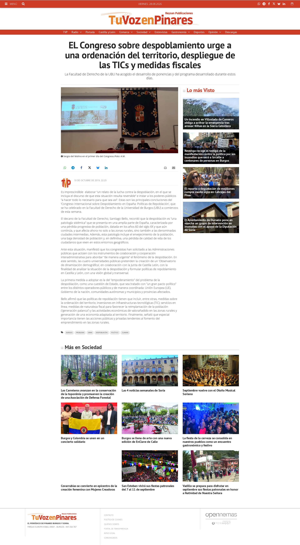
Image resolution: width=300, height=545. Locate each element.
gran (90, 333)
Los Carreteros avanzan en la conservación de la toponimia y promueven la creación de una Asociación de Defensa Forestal (88, 394)
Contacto (108, 515)
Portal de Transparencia (116, 528)
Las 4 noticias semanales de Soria (143, 390)
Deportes (199, 32)
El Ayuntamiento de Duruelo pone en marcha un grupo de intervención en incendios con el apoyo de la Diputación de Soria (211, 225)
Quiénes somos (111, 524)
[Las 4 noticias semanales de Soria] (150, 370)
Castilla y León (107, 32)
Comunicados (110, 537)
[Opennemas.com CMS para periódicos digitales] (221, 518)
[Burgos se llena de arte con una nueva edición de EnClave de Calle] (150, 418)
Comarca (124, 32)
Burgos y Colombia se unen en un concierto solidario (82, 440)
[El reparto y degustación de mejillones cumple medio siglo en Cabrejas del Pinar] (211, 182)
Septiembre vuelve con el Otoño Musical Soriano (209, 392)
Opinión (213, 32)
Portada (90, 32)
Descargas (231, 32)
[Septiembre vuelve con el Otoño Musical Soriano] (211, 370)
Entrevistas (161, 32)
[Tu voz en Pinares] (150, 19)
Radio (75, 32)
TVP (65, 32)
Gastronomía (179, 32)
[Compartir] (259, 4)
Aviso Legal (109, 533)
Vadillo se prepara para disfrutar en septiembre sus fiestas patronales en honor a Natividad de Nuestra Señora (210, 489)
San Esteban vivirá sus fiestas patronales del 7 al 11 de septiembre (148, 487)
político (114, 333)
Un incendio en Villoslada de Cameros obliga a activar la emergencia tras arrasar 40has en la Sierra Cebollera (209, 122)
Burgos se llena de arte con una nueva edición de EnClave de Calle (147, 440)
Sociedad (142, 32)
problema (80, 333)
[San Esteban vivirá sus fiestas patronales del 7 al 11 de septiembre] (150, 466)
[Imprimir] (165, 167)
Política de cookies (113, 519)
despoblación (102, 333)
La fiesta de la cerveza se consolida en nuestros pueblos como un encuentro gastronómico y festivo (207, 441)
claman (125, 333)
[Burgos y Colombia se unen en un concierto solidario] (89, 418)
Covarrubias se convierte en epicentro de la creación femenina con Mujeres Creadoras (89, 487)
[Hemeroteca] (292, 3)
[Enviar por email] (173, 167)
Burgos (69, 333)
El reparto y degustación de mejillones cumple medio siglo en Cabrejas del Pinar (209, 192)
